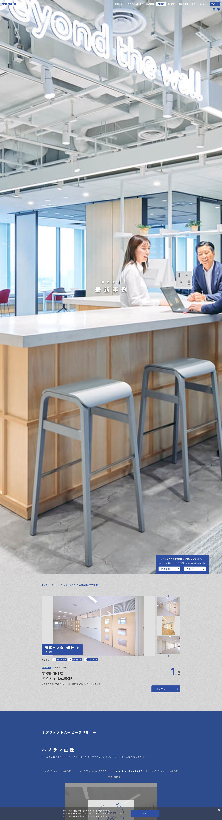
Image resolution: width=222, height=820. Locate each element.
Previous (168, 596)
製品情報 (150, 3)
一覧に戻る (159, 689)
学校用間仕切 (61, 660)
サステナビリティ (199, 3)
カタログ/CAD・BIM (134, 3)
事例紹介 (161, 3)
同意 (145, 813)
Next (168, 656)
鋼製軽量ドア (77, 660)
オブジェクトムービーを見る (65, 732)
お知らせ (118, 3)
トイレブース (93, 660)
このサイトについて (116, 816)
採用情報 (172, 3)
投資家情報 (183, 3)
